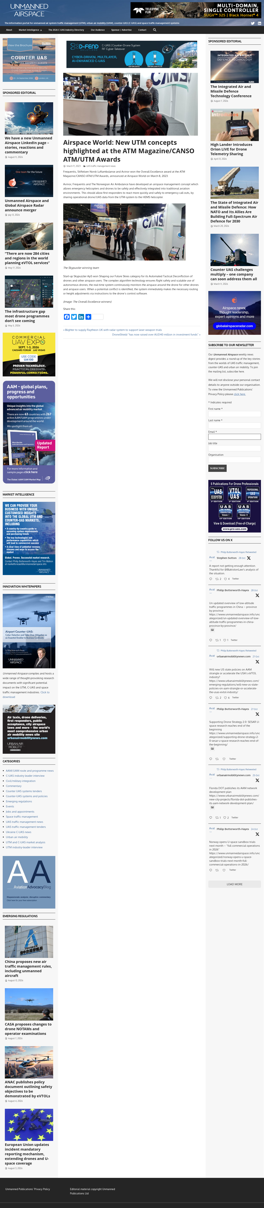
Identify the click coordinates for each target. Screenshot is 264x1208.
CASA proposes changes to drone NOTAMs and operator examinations (28, 1029)
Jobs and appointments (20, 811)
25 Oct (256, 775)
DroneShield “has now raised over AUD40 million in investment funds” (155, 334)
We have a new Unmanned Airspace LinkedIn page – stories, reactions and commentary (28, 145)
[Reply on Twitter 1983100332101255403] (211, 579)
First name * (215, 408)
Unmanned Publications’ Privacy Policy (27, 1189)
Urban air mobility (17, 837)
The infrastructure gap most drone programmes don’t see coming (27, 316)
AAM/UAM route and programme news (30, 770)
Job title (212, 443)
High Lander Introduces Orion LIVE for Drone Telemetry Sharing (231, 149)
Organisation (215, 454)
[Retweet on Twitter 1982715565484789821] (218, 759)
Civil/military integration (21, 781)
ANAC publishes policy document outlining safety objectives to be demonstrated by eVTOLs (28, 1089)
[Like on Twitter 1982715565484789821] (225, 759)
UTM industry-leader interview (24, 847)
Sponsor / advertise (121, 29)
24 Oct (254, 829)
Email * (212, 431)
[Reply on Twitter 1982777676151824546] (211, 698)
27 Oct (256, 656)
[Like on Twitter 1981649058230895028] (225, 870)
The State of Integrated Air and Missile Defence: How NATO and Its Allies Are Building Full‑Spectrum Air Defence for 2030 (234, 212)
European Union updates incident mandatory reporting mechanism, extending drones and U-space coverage (27, 1154)
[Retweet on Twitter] (218, 552)
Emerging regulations (19, 801)
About (9, 29)
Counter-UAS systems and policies (27, 796)
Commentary (13, 786)
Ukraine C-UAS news (18, 832)
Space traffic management (22, 816)
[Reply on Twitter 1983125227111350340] (211, 640)
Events (10, 806)
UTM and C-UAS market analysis (25, 842)
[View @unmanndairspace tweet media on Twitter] (212, 630)
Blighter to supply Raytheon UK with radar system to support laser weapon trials (113, 330)
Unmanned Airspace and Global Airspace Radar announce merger (27, 205)
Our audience (98, 29)
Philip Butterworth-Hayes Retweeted (238, 552)
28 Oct (242, 558)
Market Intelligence (29, 29)
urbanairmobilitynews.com (234, 656)
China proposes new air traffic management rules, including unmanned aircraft (28, 968)
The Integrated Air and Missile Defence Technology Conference (231, 91)
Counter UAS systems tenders (24, 791)
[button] (155, 30)
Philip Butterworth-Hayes (233, 590)
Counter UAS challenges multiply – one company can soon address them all (233, 274)
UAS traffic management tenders (26, 827)
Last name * (215, 420)
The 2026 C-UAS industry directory (66, 29)
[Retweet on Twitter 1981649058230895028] (218, 870)
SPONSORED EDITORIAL (19, 93)
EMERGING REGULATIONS (20, 916)
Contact (142, 29)
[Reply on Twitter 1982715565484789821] (211, 759)
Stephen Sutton (227, 558)
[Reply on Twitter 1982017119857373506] (211, 818)
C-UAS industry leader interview (25, 775)
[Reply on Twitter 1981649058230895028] (211, 870)
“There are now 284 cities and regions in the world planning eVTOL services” (27, 258)
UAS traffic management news (101, 166)
